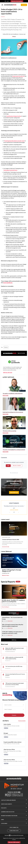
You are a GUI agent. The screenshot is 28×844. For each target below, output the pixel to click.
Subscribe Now (14, 492)
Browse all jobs (22, 720)
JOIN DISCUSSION (14, 509)
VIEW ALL (14, 640)
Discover (6, 347)
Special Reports (10, 581)
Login (7, 1)
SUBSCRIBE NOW (14, 830)
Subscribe (24, 4)
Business (3, 16)
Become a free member (17, 1)
